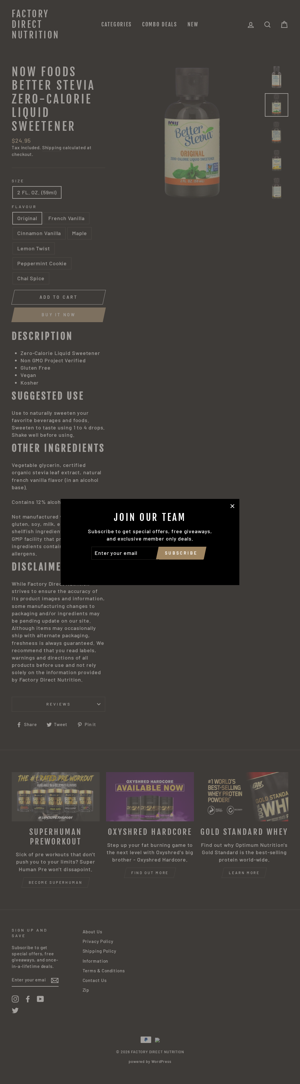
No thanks (150, 568)
